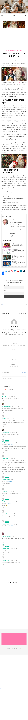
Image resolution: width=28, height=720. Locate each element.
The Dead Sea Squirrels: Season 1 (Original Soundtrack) (18, 263)
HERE (7, 211)
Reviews (19, 50)
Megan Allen (9, 444)
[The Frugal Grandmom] (14, 639)
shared (19, 82)
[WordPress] (12, 236)
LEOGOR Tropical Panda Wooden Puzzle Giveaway (17, 245)
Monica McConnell (11, 525)
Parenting (13, 50)
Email (5, 290)
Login (24, 372)
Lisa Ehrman (6, 313)
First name (6, 285)
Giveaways (9, 247)
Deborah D (9, 481)
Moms (7, 50)
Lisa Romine (9, 550)
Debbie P (9, 503)
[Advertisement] (14, 39)
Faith (10, 265)
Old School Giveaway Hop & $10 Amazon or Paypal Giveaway (18, 252)
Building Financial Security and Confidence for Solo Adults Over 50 (18, 258)
